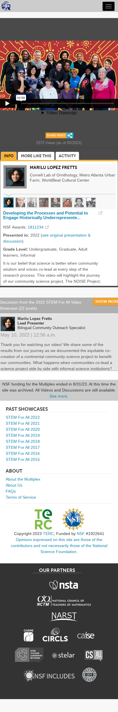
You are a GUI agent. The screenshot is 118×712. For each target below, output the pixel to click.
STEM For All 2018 (23, 441)
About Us (14, 485)
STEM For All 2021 (23, 423)
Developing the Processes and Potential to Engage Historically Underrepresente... (45, 215)
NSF (81, 533)
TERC (48, 533)
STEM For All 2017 (23, 447)
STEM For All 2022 (23, 417)
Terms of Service (21, 497)
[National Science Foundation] (73, 519)
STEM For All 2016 (23, 453)
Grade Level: (15, 249)
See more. (59, 396)
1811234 (36, 227)
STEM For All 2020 (23, 429)
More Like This (36, 156)
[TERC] (43, 519)
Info (8, 156)
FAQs (11, 491)
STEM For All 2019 (23, 435)
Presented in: (16, 235)
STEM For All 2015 (23, 459)
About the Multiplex (23, 479)
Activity (67, 156)
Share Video (56, 135)
